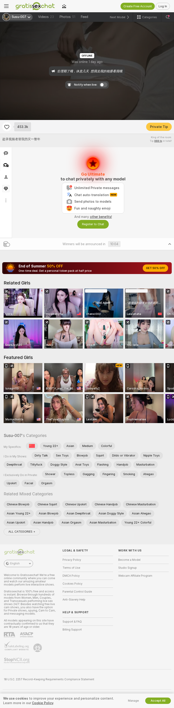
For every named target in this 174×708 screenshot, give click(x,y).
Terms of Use (71, 567)
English (15, 563)
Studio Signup (127, 567)
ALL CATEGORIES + (21, 531)
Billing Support (72, 629)
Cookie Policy (42, 703)
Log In (163, 6)
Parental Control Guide (77, 591)
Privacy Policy (72, 559)
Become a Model (129, 559)
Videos (46, 17)
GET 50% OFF (155, 268)
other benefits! (101, 217)
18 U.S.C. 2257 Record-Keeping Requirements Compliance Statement (49, 679)
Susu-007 (13, 435)
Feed (84, 17)
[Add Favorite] (6, 126)
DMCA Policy (71, 575)
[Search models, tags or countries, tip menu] (167, 17)
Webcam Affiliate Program (135, 575)
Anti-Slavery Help (74, 599)
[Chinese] (32, 446)
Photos (67, 17)
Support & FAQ (72, 621)
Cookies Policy (72, 583)
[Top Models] (64, 6)
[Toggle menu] (6, 6)
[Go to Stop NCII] (17, 660)
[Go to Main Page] (35, 6)
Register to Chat (93, 224)
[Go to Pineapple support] (38, 647)
